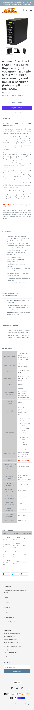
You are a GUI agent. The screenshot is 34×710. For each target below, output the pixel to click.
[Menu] (31, 10)
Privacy (6, 612)
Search (6, 597)
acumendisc (13, 704)
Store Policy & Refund (11, 622)
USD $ (16, 682)
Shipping (5, 95)
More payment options (17, 112)
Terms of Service (9, 617)
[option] (9, 51)
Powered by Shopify (23, 704)
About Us (7, 602)
